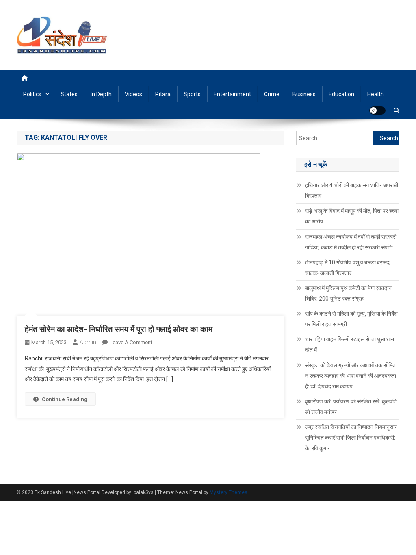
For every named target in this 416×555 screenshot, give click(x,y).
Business (304, 94)
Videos (133, 94)
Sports (192, 94)
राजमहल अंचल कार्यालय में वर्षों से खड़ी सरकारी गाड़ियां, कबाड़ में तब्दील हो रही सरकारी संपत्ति (350, 242)
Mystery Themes (228, 492)
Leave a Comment (131, 342)
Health (375, 94)
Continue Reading (64, 399)
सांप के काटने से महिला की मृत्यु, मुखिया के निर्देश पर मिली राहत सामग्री (351, 318)
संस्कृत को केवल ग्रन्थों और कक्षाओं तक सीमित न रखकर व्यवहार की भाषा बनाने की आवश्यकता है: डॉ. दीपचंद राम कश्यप (350, 376)
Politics (32, 94)
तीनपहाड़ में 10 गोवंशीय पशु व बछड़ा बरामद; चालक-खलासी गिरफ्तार (347, 267)
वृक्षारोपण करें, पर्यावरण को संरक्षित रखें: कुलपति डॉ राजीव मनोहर (351, 406)
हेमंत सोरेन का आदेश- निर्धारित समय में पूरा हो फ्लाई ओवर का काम (118, 329)
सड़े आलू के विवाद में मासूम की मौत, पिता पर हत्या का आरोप (352, 216)
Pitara (163, 94)
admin (88, 342)
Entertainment (232, 94)
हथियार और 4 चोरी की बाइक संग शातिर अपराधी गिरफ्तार (351, 190)
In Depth (101, 94)
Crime (272, 94)
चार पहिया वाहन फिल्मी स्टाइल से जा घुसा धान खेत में (349, 344)
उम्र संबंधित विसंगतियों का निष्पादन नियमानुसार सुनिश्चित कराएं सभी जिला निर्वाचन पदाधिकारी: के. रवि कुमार (351, 437)
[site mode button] (377, 110)
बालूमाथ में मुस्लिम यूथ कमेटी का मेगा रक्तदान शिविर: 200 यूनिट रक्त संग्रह (348, 293)
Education (341, 94)
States (69, 94)
